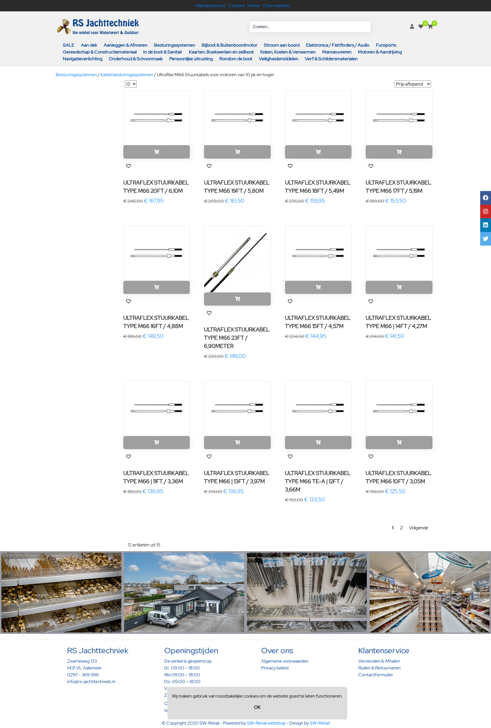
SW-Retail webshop (266, 723)
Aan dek (89, 45)
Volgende (418, 528)
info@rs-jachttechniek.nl (91, 682)
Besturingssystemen (174, 45)
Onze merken (276, 6)
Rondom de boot (235, 59)
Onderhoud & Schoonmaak (136, 59)
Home (253, 6)
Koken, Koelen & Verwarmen (288, 52)
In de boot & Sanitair (162, 52)
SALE (68, 45)
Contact (236, 6)
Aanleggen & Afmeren (125, 45)
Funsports (386, 45)
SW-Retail (320, 723)
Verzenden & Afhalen (379, 661)
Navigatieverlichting (82, 59)
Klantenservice (210, 6)
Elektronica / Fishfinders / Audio (337, 45)
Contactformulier (375, 675)
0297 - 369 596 (83, 675)
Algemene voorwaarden (285, 661)
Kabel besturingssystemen (127, 75)
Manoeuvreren (336, 52)
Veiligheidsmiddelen (278, 59)
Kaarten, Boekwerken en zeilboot (221, 52)
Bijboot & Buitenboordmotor (229, 45)
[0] (421, 27)
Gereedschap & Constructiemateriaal (100, 52)
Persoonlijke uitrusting (191, 59)
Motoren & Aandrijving (380, 52)
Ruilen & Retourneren (379, 668)
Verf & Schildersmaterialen (331, 59)
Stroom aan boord (281, 45)
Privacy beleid (274, 668)
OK (257, 707)
